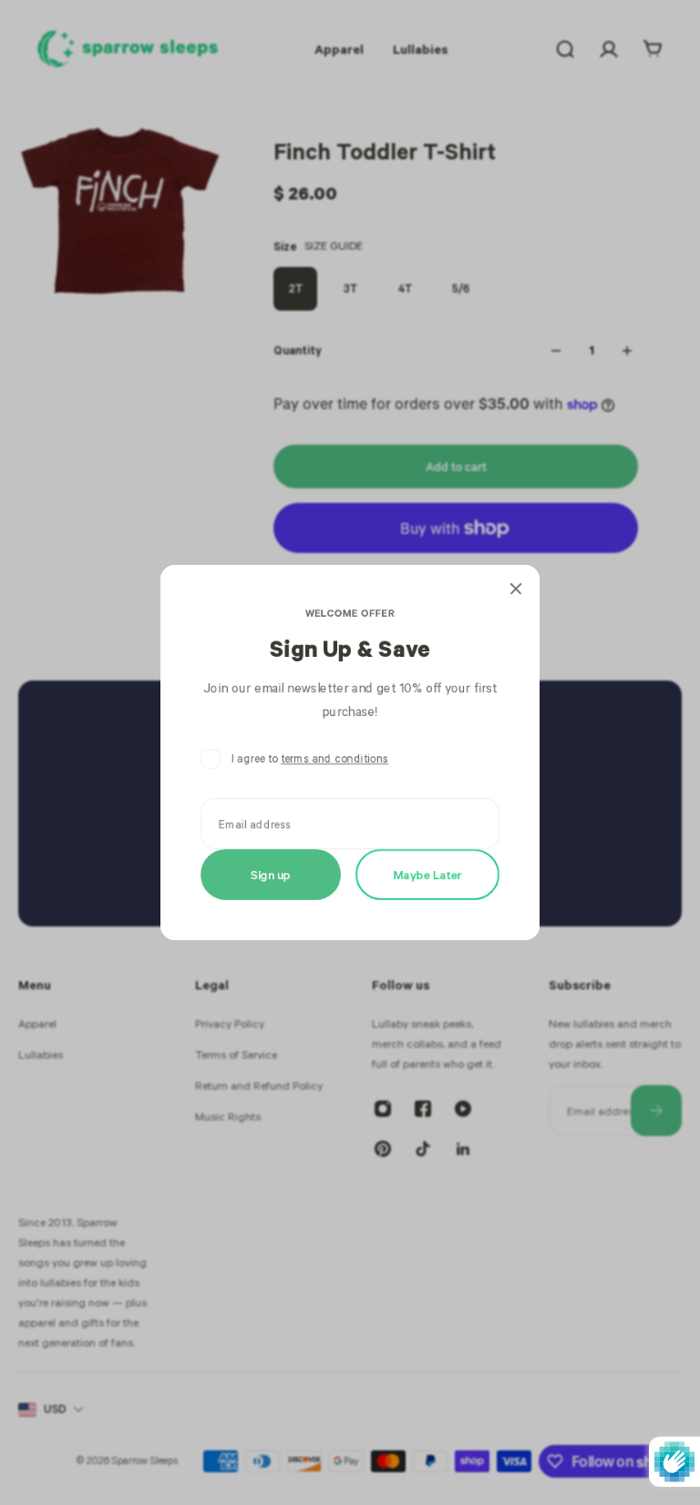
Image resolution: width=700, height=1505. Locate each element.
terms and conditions (334, 758)
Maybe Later (428, 874)
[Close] (515, 588)
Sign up (271, 874)
